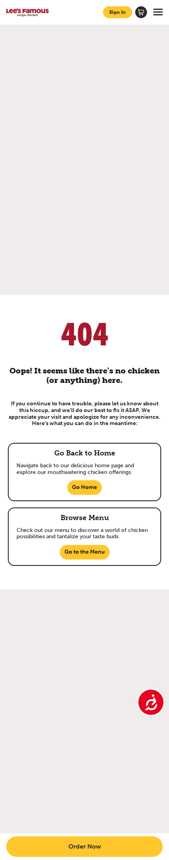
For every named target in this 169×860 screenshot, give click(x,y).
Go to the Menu (84, 551)
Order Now (84, 846)
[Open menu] (158, 12)
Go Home (84, 487)
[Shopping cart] (141, 12)
